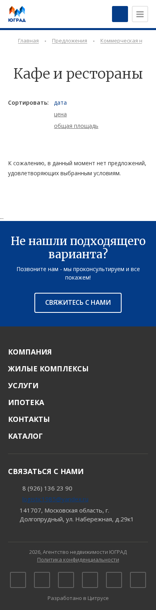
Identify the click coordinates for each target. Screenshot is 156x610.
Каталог (25, 436)
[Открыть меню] (140, 14)
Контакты (29, 419)
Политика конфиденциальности (78, 559)
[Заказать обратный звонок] (120, 14)
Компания (30, 352)
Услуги (23, 385)
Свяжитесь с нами (78, 302)
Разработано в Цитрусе (78, 598)
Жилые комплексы (48, 368)
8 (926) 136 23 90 (47, 488)
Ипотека (26, 402)
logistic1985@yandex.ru (55, 499)
